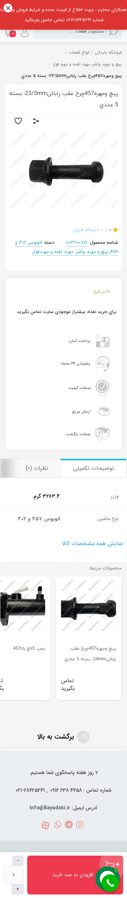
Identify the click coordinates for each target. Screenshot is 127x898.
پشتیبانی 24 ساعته (76, 364)
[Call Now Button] (110, 883)
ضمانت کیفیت (79, 387)
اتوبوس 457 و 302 (39, 519)
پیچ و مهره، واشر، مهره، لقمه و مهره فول (87, 64)
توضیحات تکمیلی (93, 468)
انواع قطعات (79, 52)
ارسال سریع (81, 411)
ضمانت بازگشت (78, 434)
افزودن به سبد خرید (72, 875)
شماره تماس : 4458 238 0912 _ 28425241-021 (63, 790)
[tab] (93, 468)
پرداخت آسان (79, 341)
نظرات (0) (37, 468)
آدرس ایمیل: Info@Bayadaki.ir (63, 808)
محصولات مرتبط (105, 568)
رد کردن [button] (8, 8)
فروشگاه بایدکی (108, 52)
